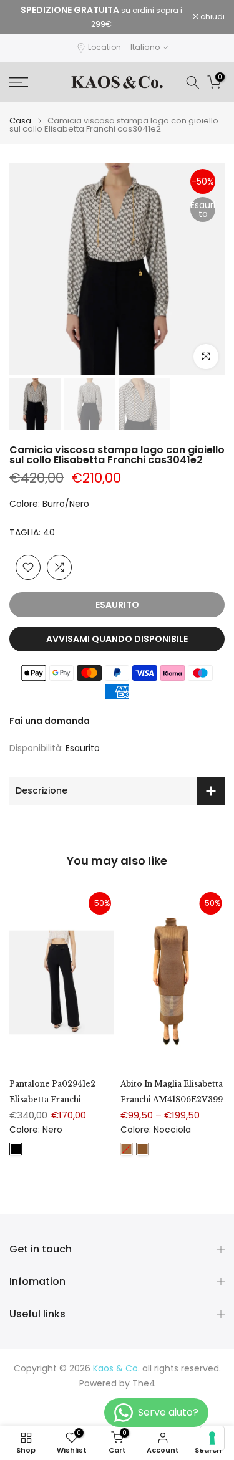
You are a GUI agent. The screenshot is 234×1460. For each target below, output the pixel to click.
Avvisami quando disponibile (117, 639)
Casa (20, 121)
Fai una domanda (49, 720)
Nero (15, 1149)
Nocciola (143, 1149)
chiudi (211, 17)
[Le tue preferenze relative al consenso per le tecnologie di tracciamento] (212, 1438)
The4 (143, 1384)
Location (104, 47)
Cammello (126, 1149)
